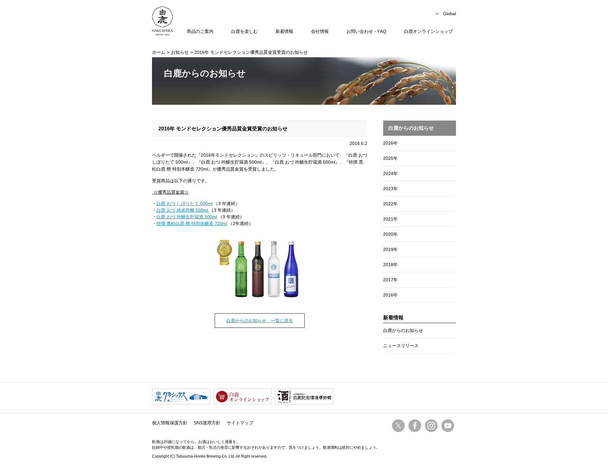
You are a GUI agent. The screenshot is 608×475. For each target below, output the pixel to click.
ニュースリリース (401, 345)
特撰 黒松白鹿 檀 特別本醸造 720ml (191, 223)
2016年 (390, 294)
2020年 (390, 234)
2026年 (390, 143)
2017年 (390, 279)
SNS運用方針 (207, 422)
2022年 (390, 203)
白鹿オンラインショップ (428, 31)
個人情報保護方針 (169, 422)
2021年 (390, 219)
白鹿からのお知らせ (403, 330)
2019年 (390, 249)
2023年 (390, 188)
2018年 (390, 264)
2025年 (390, 158)
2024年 (390, 173)
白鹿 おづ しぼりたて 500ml (184, 203)
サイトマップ (240, 422)
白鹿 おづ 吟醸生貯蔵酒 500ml (186, 216)
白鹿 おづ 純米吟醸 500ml (182, 210)
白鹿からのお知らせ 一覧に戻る (259, 320)
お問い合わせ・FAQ (366, 31)
